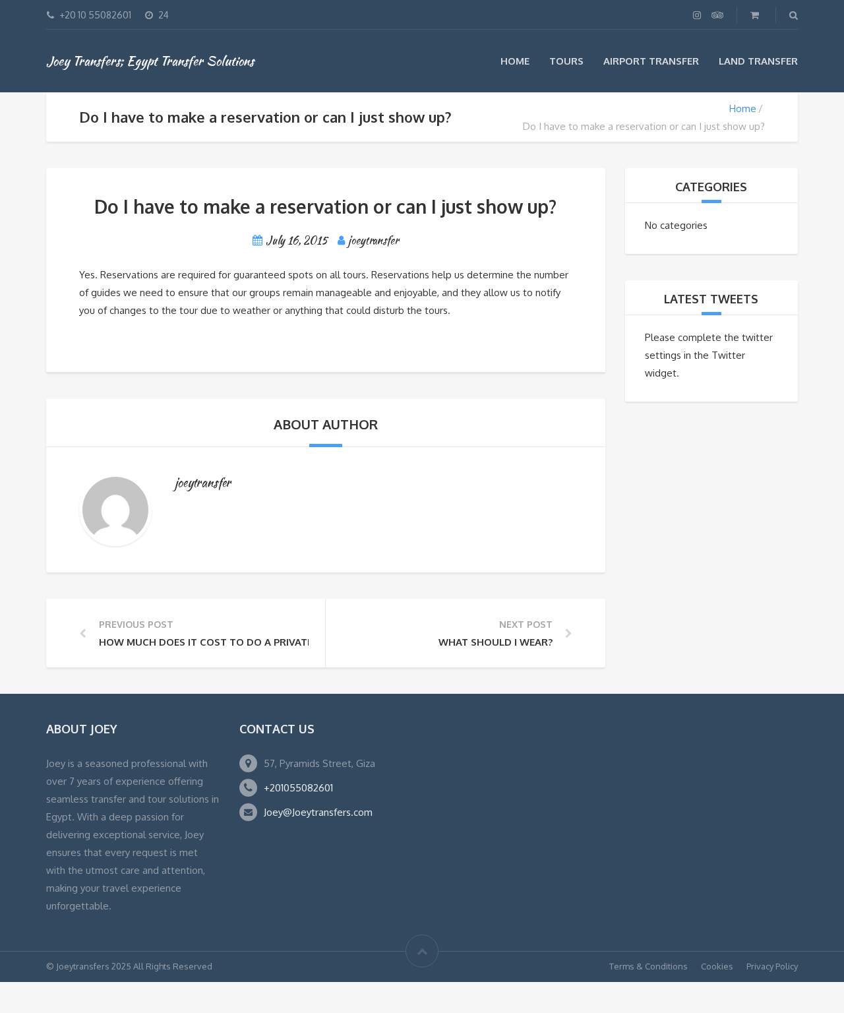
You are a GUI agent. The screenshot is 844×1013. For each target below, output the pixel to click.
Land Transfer (758, 61)
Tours (566, 61)
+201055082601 (298, 788)
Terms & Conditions (648, 966)
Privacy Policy (772, 966)
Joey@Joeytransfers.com (318, 812)
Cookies (717, 966)
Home (514, 61)
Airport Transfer (651, 61)
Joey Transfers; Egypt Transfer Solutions (150, 60)
